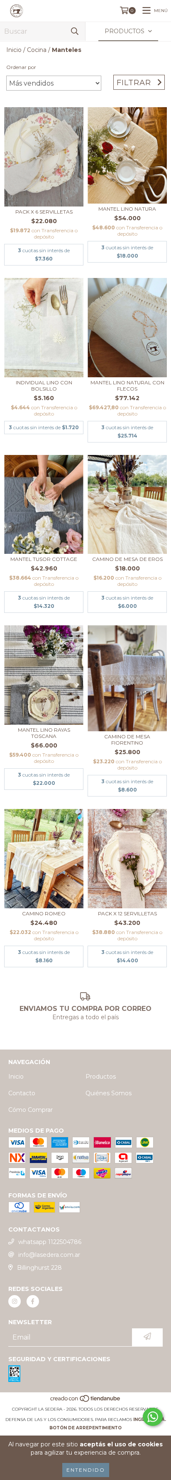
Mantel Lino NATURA (127, 209)
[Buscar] (74, 31)
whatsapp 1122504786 (49, 1242)
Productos (101, 1076)
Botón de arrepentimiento (85, 1428)
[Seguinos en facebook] (33, 1301)
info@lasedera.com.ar (49, 1255)
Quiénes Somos (109, 1093)
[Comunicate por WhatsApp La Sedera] (153, 1417)
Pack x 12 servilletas (127, 913)
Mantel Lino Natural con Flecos (127, 385)
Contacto (21, 1093)
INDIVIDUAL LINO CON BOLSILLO (44, 385)
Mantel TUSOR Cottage (43, 559)
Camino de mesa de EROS (127, 559)
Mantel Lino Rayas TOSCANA (44, 733)
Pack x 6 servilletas (44, 212)
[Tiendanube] (85, 1401)
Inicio (14, 50)
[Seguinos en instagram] (14, 1301)
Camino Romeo (44, 913)
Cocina (36, 50)
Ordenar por (21, 67)
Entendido (85, 1470)
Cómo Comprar (30, 1110)
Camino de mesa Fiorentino (127, 739)
